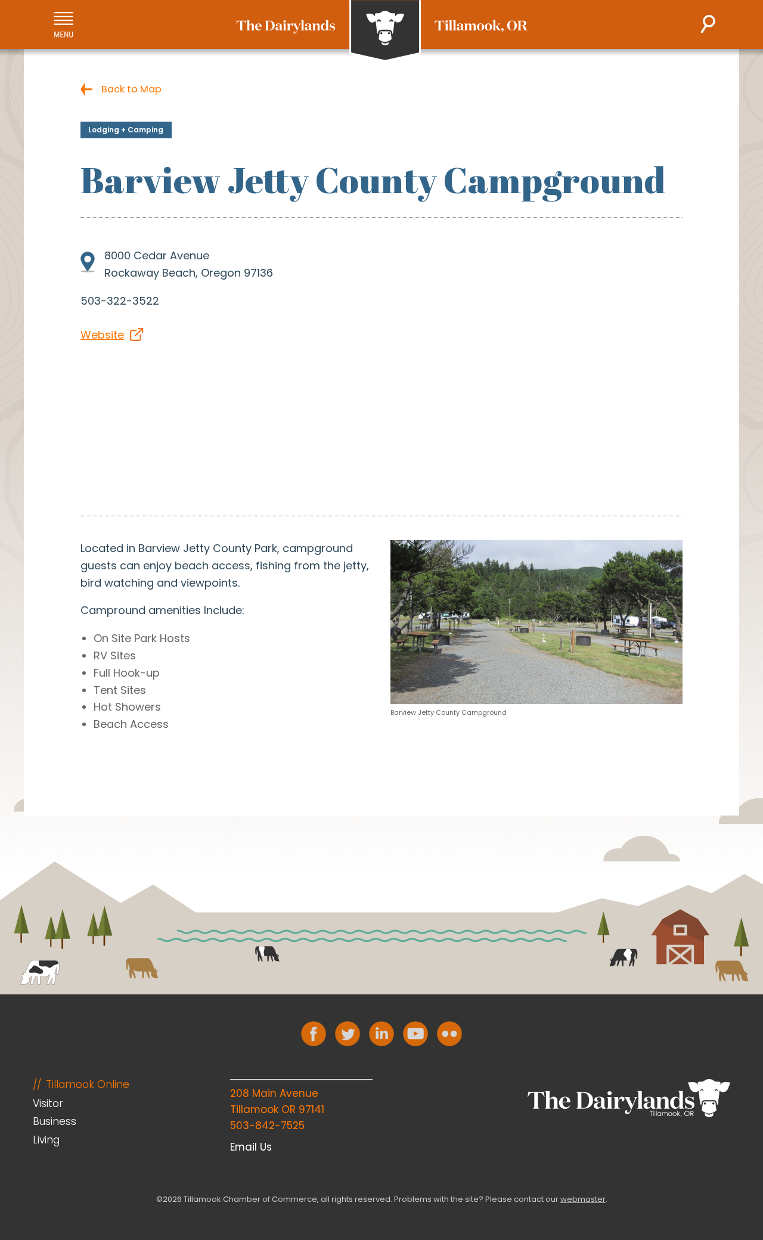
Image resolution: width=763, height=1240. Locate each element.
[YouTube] (415, 1033)
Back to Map (131, 89)
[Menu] (63, 25)
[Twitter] (347, 1033)
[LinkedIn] (381, 1033)
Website (102, 334)
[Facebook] (313, 1033)
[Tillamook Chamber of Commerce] (382, 31)
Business (54, 1121)
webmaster (583, 1199)
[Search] (707, 24)
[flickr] (449, 1033)
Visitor (48, 1103)
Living (46, 1140)
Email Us (251, 1147)
